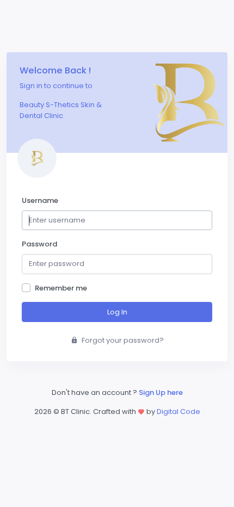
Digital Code (178, 411)
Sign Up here (161, 392)
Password (39, 244)
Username (40, 200)
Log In (117, 312)
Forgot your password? (122, 340)
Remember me (61, 288)
